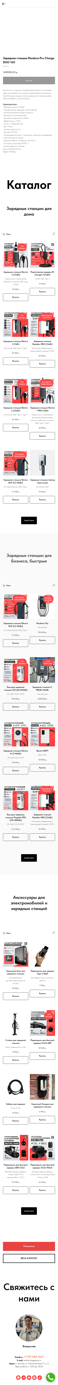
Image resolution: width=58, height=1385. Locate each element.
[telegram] (23, 1377)
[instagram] (34, 1377)
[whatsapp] (18, 1377)
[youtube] (29, 1377)
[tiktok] (39, 1377)
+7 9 (26, 1356)
